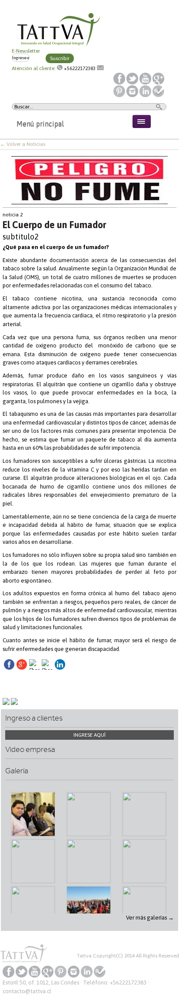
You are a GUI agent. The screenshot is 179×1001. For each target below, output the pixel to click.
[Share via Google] (22, 667)
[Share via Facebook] (9, 667)
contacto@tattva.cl (27, 991)
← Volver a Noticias (22, 144)
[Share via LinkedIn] (60, 667)
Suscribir (60, 58)
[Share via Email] (47, 687)
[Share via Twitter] (34, 687)
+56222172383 (80, 68)
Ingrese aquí (89, 735)
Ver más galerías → (150, 917)
